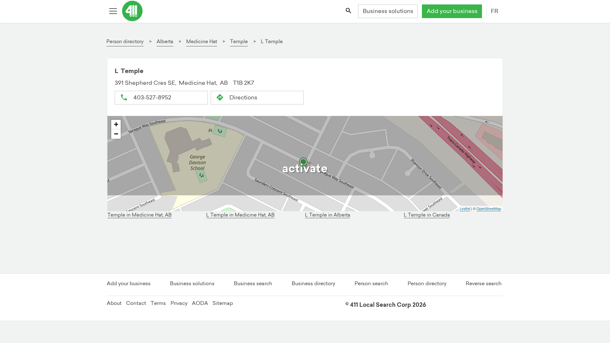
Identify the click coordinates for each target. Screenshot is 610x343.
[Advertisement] (301, 247)
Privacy (179, 303)
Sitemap (223, 303)
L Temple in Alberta (327, 215)
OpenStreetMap (489, 208)
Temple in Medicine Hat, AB (139, 215)
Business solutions (388, 11)
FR (494, 11)
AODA (200, 303)
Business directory (313, 283)
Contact (136, 303)
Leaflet (465, 208)
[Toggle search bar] (348, 11)
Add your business (452, 11)
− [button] (116, 134)
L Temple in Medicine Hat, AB (240, 215)
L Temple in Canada (427, 215)
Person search (371, 283)
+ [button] (116, 124)
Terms (158, 303)
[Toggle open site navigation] (113, 11)
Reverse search (484, 283)
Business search (253, 283)
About (114, 303)
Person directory (427, 283)
